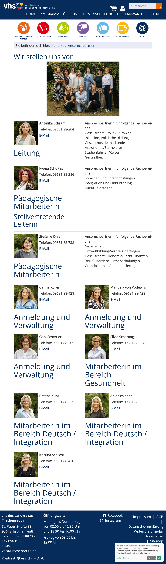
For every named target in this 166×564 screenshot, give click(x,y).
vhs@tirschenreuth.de (19, 550)
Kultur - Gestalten (43, 36)
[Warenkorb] (113, 8)
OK (159, 558)
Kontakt (154, 14)
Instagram (114, 520)
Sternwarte (132, 14)
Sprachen (83, 36)
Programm (49, 14)
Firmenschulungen (100, 14)
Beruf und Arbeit (103, 36)
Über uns (71, 14)
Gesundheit (63, 36)
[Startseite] (29, 4)
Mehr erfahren (123, 558)
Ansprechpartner (81, 45)
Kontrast (9, 558)
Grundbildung (122, 36)
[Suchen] (159, 6)
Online (142, 36)
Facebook (115, 515)
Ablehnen (152, 558)
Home (31, 14)
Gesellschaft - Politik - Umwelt (23, 37)
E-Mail (44, 135)
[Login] (123, 8)
